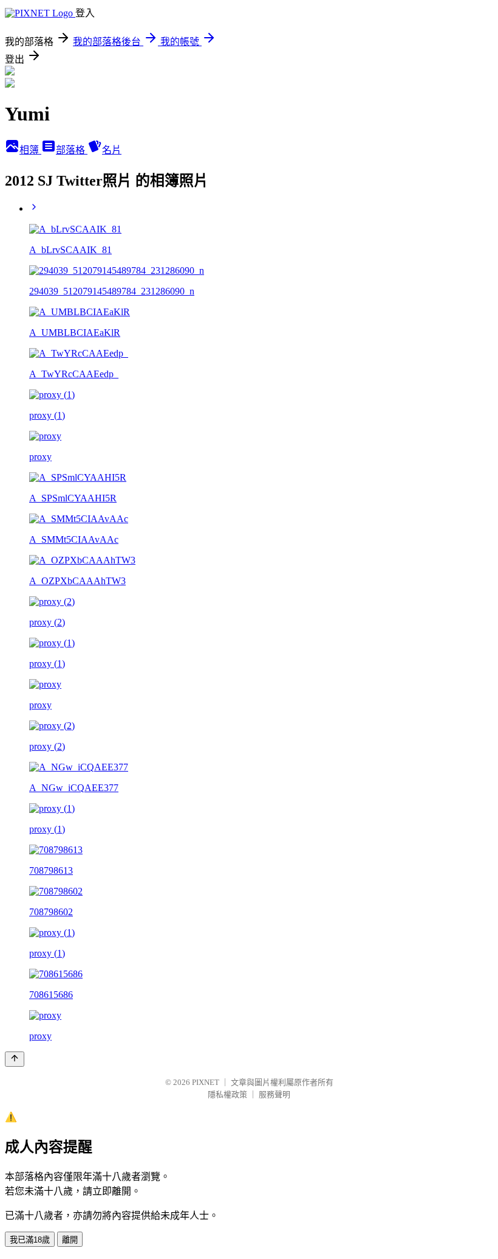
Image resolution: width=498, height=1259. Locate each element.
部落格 (71, 150)
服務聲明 (274, 1094)
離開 (70, 1239)
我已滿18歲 (30, 1239)
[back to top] (14, 1059)
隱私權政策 (227, 1094)
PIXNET (205, 1082)
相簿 (30, 150)
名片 (111, 150)
